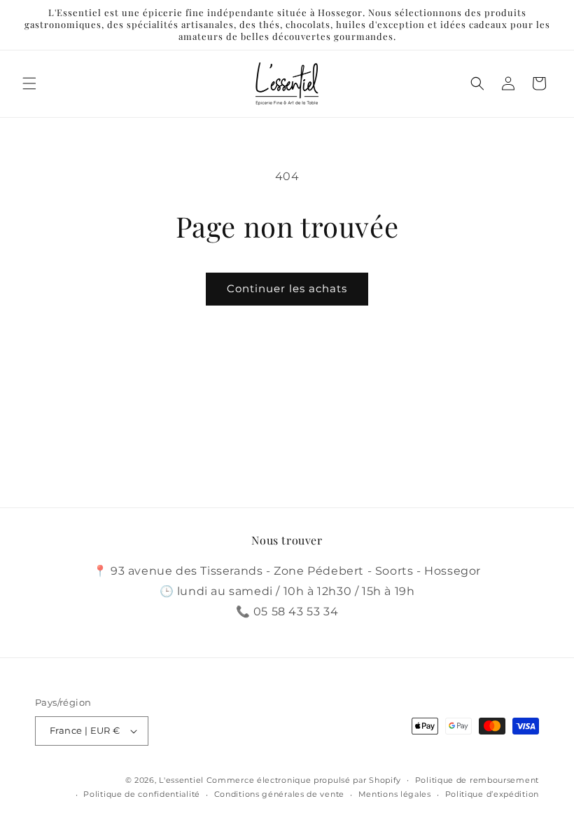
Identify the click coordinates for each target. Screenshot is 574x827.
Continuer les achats (287, 288)
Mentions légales (394, 794)
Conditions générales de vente (279, 794)
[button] (29, 83)
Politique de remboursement (477, 780)
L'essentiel (181, 780)
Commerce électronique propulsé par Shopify (303, 780)
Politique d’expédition (492, 794)
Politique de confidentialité (141, 794)
